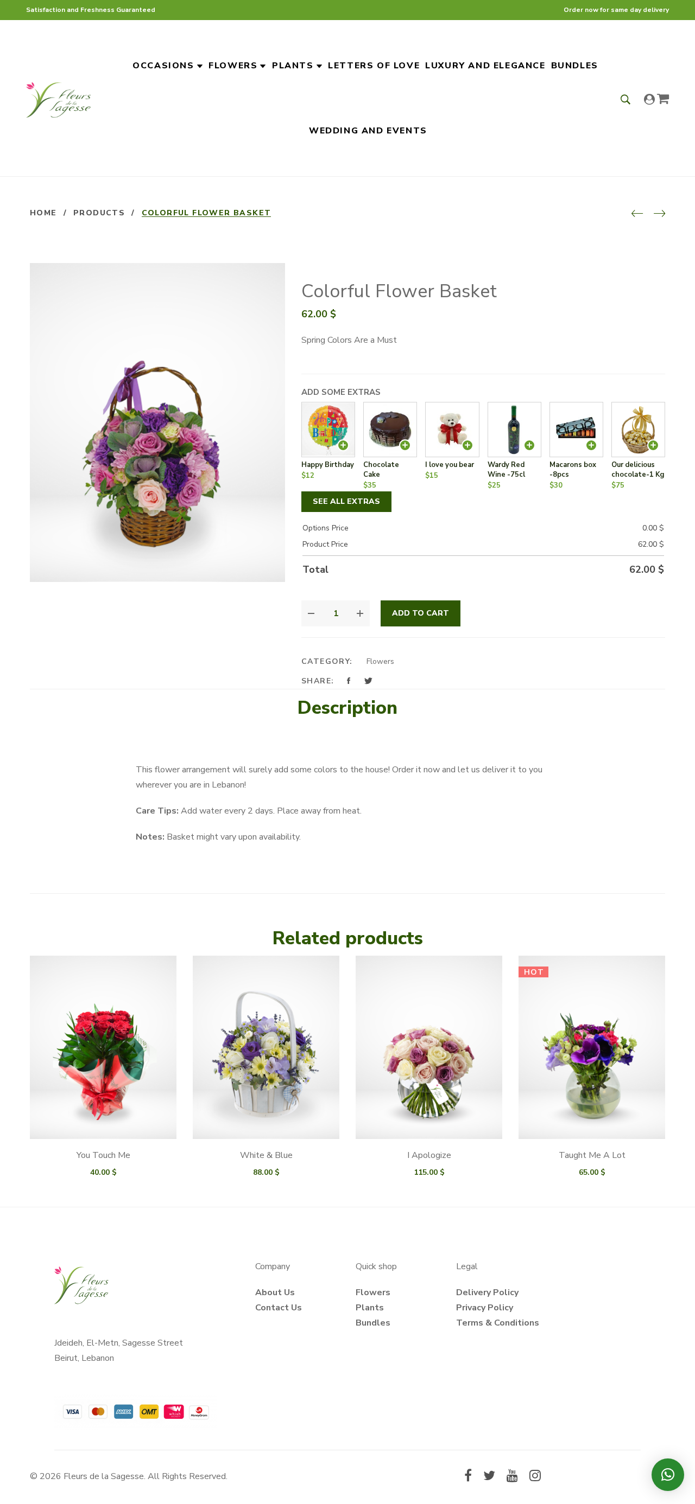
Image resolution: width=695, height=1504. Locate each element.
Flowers (380, 661)
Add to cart (420, 613)
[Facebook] (468, 1477)
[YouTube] (512, 1477)
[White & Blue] (266, 1047)
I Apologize (429, 1155)
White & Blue (266, 1155)
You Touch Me (103, 1155)
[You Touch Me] (103, 1047)
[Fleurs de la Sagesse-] (58, 98)
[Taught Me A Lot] (592, 1047)
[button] (668, 1474)
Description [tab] (347, 707)
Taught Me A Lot (592, 1155)
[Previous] (637, 214)
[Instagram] (535, 1477)
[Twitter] (489, 1477)
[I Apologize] (429, 1047)
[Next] (659, 214)
